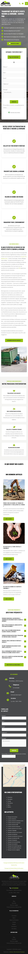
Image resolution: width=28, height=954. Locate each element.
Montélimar (10, 803)
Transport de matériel (12, 844)
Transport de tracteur (12, 816)
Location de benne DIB (13, 824)
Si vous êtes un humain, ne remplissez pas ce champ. (14, 753)
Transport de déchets (12, 834)
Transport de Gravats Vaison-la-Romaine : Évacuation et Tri (14, 869)
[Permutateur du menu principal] (26, 3)
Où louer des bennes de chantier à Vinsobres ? (12, 587)
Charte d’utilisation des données (14, 907)
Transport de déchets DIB (13, 838)
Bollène (9, 807)
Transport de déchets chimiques (15, 836)
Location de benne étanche (14, 826)
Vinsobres (10, 797)
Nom (4, 72)
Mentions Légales (14, 905)
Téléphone (6, 84)
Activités (14, 903)
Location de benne (12, 818)
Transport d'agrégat (12, 830)
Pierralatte (10, 799)
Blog (14, 901)
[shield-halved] (9, 112)
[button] (19, 3)
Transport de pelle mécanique (14, 847)
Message (5, 89)
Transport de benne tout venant (15, 832)
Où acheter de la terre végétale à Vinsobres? (12, 547)
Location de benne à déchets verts (15, 820)
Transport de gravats (12, 840)
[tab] (14, 620)
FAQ (19, 268)
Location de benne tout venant (15, 828)
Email (4, 78)
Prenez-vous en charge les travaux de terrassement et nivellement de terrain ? (14, 504)
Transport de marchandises (14, 842)
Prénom (5, 67)
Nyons (9, 805)
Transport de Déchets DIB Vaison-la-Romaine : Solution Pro (14, 863)
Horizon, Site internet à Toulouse (17, 952)
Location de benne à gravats (14, 822)
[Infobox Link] (14, 680)
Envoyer (14, 101)
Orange (9, 801)
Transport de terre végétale (14, 849)
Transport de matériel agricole (14, 846)
